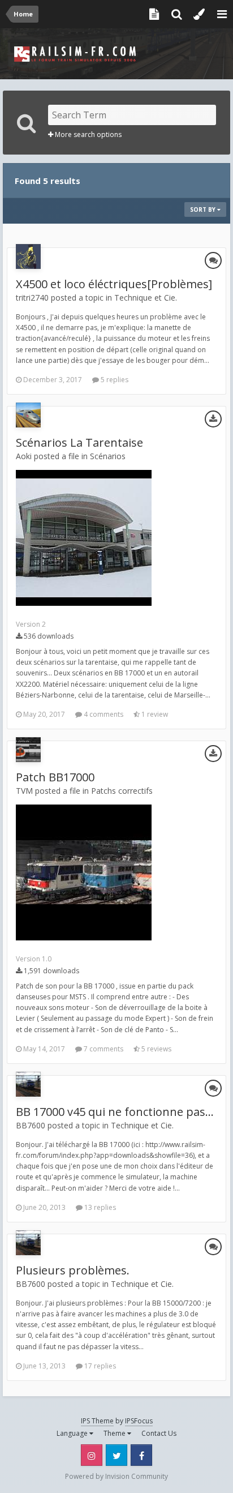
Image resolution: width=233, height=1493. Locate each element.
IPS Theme (97, 1421)
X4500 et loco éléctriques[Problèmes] (114, 284)
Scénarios (108, 456)
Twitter (116, 1455)
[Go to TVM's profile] (28, 749)
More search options (87, 134)
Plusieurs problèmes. (73, 1270)
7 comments (102, 1049)
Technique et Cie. (145, 297)
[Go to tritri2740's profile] (28, 256)
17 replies (99, 1366)
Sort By (203, 209)
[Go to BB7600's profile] (28, 1084)
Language (73, 1433)
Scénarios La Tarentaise (79, 442)
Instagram (91, 1455)
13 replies (99, 1207)
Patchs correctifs (122, 790)
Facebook (141, 1455)
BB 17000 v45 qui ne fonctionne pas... (115, 1111)
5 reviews (155, 1049)
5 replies (113, 379)
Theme (115, 1433)
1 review (154, 714)
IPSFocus (139, 1421)
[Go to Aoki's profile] (28, 415)
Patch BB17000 (55, 777)
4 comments (102, 714)
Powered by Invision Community (116, 1476)
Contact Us (158, 1433)
